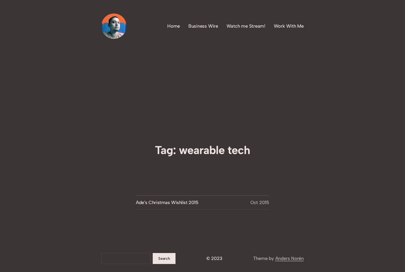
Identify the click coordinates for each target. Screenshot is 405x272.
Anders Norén (289, 258)
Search (164, 258)
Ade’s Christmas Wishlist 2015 (167, 202)
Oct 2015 (259, 202)
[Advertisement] (202, 108)
